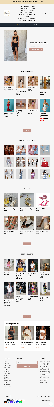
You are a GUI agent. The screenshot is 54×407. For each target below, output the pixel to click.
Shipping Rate (7, 367)
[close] (52, 24)
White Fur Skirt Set (41, 342)
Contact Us (6, 375)
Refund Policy (7, 369)
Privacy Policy (7, 373)
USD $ (7, 396)
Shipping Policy (7, 365)
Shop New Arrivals (36, 49)
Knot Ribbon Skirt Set (27, 342)
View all (26, 130)
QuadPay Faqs (7, 380)
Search (5, 361)
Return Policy (7, 371)
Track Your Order (8, 386)
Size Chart (6, 363)
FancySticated (47, 400)
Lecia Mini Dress (9, 342)
